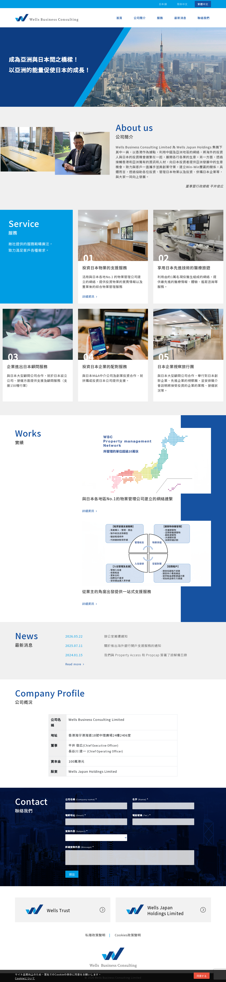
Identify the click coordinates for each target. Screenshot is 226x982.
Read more (73, 664)
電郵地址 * (75, 815)
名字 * (140, 799)
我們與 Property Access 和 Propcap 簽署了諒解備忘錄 (145, 655)
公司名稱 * (81, 799)
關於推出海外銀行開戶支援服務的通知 (132, 645)
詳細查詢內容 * (79, 847)
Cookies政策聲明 (128, 935)
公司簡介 (140, 18)
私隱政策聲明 (95, 935)
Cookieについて (25, 978)
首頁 (119, 18)
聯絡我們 (204, 18)
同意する (202, 976)
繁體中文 (203, 4)
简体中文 (182, 4)
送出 (72, 874)
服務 (160, 18)
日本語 (163, 4)
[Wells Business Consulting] (47, 17)
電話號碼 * (141, 815)
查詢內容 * (76, 831)
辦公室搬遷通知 (116, 636)
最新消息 (180, 18)
